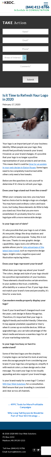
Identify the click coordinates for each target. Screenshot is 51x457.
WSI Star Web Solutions (14, 383)
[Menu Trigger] (45, 4)
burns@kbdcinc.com (17, 451)
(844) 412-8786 (37, 7)
